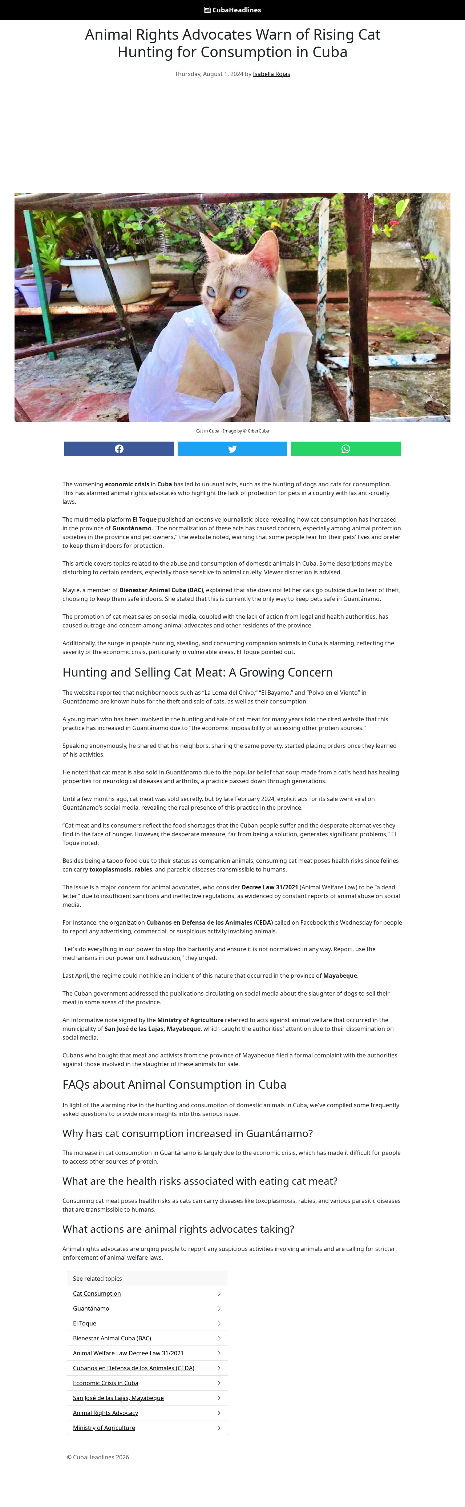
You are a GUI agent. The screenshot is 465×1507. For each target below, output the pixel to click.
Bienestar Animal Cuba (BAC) (112, 1338)
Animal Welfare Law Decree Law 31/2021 (128, 1353)
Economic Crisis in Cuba (105, 1383)
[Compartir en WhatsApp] (346, 449)
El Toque (84, 1323)
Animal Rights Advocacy (105, 1413)
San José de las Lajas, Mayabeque (118, 1398)
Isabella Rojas (271, 74)
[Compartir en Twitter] (232, 449)
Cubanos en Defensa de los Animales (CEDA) (133, 1368)
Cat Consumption (97, 1293)
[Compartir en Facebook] (119, 449)
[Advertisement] (232, 138)
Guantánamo (91, 1308)
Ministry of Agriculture (104, 1428)
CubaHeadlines (236, 9)
